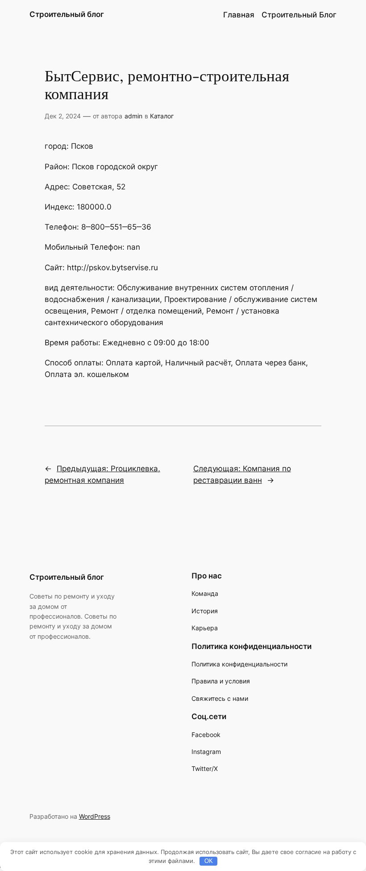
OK (208, 861)
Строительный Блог (299, 14)
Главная (238, 14)
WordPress (94, 816)
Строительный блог (66, 14)
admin (133, 116)
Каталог (162, 116)
